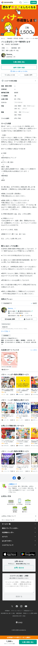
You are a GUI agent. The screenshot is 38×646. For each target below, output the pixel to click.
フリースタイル (18, 102)
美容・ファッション (24, 112)
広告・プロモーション (29, 106)
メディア (24, 108)
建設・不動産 (17, 115)
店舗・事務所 (17, 106)
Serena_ (11, 308)
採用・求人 (17, 108)
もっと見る (34, 350)
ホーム (3, 38)
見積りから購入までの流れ (20, 71)
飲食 (15, 112)
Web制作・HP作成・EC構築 (15, 38)
